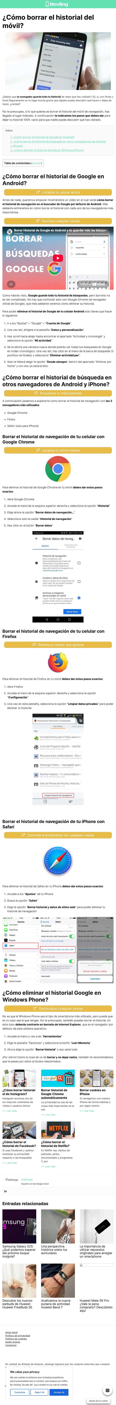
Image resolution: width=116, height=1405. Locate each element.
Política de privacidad (17, 1335)
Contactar (11, 1345)
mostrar (36, 163)
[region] (39, 1383)
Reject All (39, 1392)
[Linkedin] (5, 1191)
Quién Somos (12, 1342)
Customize (19, 1392)
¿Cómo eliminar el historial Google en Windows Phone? (47, 150)
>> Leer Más (9, 1110)
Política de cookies (16, 1338)
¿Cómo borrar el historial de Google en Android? (42, 137)
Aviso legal (11, 1332)
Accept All (59, 1392)
